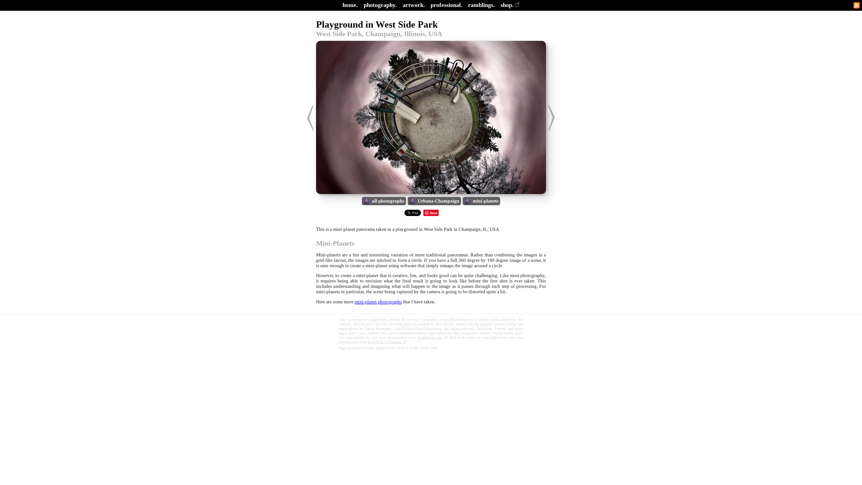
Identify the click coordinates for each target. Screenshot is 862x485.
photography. (380, 5)
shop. (507, 5)
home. (350, 5)
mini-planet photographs (378, 301)
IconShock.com (431, 337)
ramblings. (481, 5)
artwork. (414, 5)
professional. (446, 5)
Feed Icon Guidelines (385, 342)
